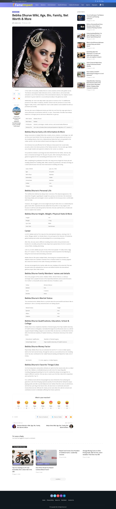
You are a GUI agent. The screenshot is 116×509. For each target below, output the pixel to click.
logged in (21, 438)
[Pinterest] (99, 1)
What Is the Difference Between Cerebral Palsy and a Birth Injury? (95, 44)
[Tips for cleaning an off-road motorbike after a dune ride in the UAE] (22, 458)
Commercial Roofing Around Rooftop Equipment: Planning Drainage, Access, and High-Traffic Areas (16, 121)
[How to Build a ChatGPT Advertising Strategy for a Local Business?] (81, 74)
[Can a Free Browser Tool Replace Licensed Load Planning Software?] (81, 18)
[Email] (19, 98)
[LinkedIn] (103, 1)
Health (47, 463)
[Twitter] (97, 1)
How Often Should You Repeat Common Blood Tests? (45, 469)
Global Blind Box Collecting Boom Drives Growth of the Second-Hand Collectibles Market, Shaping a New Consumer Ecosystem (94, 84)
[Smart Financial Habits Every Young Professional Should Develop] (81, 65)
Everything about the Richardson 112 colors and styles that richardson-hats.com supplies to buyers (94, 54)
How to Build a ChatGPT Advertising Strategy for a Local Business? (95, 73)
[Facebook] (96, 1)
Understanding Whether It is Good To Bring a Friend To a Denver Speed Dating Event (94, 35)
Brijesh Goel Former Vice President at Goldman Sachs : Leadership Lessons (69, 453)
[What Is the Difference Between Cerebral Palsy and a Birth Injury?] (81, 45)
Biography (15, 12)
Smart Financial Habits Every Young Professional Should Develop (94, 64)
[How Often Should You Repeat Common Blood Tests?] (46, 458)
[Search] (103, 5)
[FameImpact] (22, 5)
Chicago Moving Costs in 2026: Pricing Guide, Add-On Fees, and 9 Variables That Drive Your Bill (92, 453)
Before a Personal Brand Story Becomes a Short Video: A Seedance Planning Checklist (95, 26)
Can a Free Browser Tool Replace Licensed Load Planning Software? (95, 17)
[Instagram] (101, 1)
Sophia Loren (18, 23)
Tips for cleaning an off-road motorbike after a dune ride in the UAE (22, 470)
